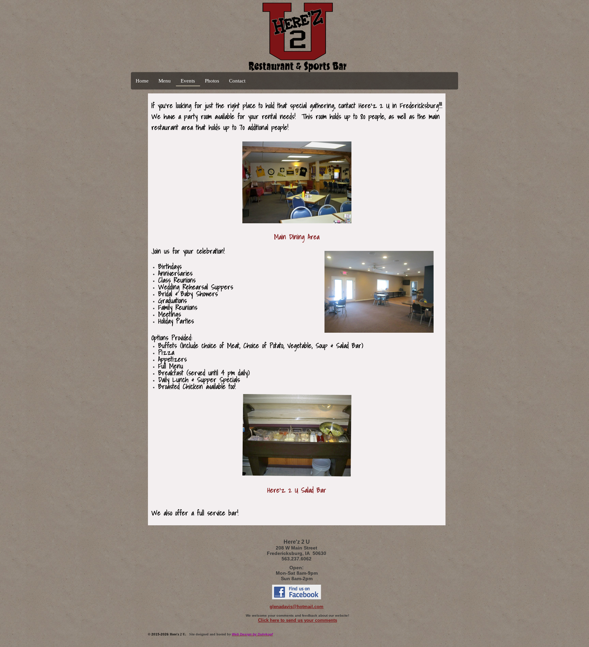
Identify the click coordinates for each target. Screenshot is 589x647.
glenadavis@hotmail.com (296, 606)
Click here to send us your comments (297, 620)
